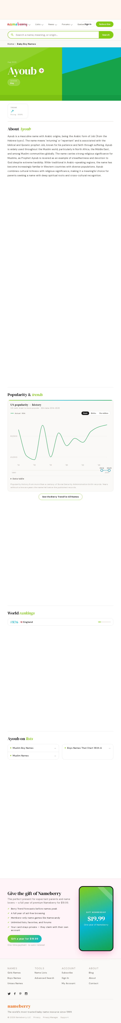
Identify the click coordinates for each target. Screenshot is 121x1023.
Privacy (37, 1017)
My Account (68, 983)
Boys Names (14, 978)
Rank (85, 413)
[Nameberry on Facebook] (14, 993)
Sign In (88, 24)
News (51, 24)
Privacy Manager (50, 1017)
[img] (60, 442)
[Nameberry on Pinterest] (20, 993)
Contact (93, 983)
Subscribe (104, 24)
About (92, 978)
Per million (103, 413)
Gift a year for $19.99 (24, 938)
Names (24, 24)
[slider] (102, 470)
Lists (38, 24)
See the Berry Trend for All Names (60, 496)
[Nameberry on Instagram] (26, 993)
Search (106, 35)
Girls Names (14, 972)
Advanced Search (44, 978)
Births (93, 413)
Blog (91, 972)
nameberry (19, 1006)
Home (11, 44)
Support (64, 1017)
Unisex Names (15, 983)
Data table (18, 479)
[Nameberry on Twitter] (9, 993)
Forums (66, 24)
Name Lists (41, 972)
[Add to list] (41, 70)
